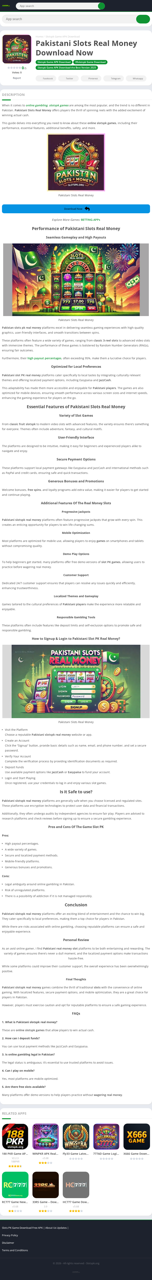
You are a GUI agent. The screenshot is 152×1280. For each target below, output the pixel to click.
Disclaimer (8, 1242)
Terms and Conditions (15, 1250)
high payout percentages (44, 358)
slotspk (54, 105)
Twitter (69, 78)
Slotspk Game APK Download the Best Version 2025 (67, 67)
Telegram (116, 78)
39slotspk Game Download (90, 62)
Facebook (48, 78)
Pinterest (93, 78)
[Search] (101, 6)
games (64, 105)
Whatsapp (138, 78)
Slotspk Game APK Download (63, 36)
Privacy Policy (10, 1235)
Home (39, 36)
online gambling (37, 105)
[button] (76, 208)
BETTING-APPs (90, 220)
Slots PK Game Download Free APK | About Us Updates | (35, 1227)
